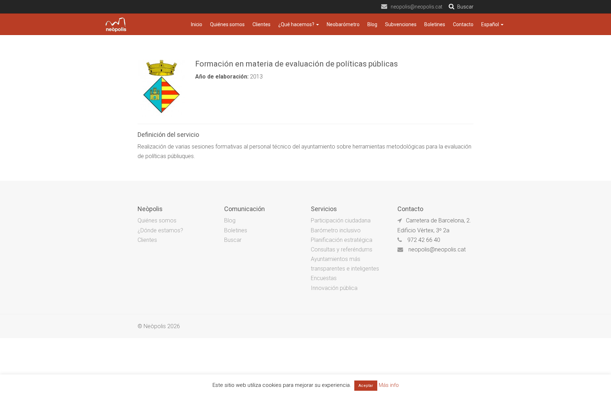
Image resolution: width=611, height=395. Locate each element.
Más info (389, 385)
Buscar (233, 240)
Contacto (463, 24)
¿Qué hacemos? (296, 24)
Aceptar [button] (366, 385)
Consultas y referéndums (341, 249)
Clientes (261, 24)
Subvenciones (401, 24)
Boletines (434, 24)
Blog (372, 24)
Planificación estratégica (341, 240)
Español (490, 24)
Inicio (196, 24)
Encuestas (324, 278)
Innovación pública (334, 288)
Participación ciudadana (341, 220)
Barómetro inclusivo (336, 230)
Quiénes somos (227, 24)
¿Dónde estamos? (160, 230)
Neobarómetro (343, 24)
